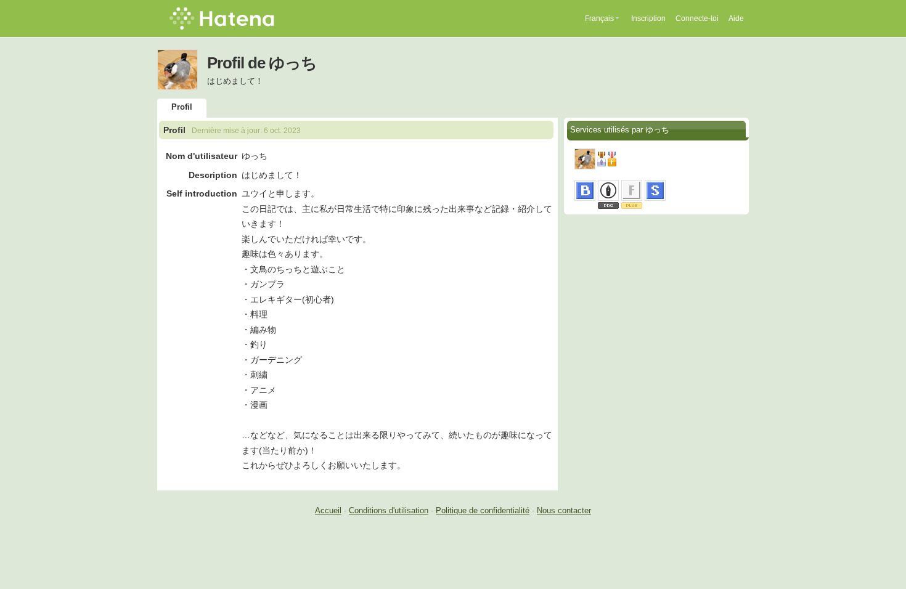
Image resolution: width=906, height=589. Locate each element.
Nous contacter (564, 510)
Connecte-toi (697, 18)
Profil (181, 107)
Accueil (328, 510)
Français (599, 18)
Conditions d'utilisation (388, 510)
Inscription (648, 18)
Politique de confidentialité (482, 510)
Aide (736, 18)
